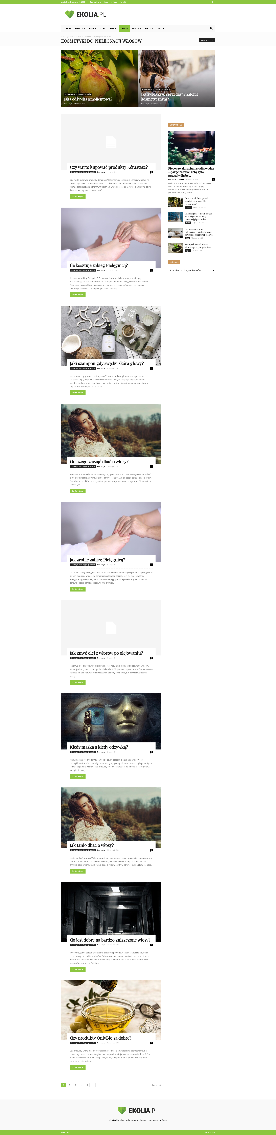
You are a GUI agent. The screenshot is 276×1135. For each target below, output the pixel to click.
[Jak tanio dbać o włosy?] (111, 817)
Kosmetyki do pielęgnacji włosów (78, 94)
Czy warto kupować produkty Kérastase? (109, 167)
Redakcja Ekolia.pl (176, 179)
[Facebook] (212, 2)
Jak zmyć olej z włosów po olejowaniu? (106, 653)
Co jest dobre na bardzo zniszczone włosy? (110, 940)
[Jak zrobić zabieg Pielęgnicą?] (111, 532)
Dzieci (103, 28)
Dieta (148, 28)
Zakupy (162, 28)
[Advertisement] (162, 14)
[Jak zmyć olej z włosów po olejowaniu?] (111, 627)
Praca (92, 28)
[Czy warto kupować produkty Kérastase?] (111, 142)
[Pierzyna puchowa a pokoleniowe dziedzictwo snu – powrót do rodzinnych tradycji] (175, 233)
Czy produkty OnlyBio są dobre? (100, 1038)
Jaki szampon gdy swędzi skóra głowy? (107, 363)
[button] (211, 28)
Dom (68, 28)
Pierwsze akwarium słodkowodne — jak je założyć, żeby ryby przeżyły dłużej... (191, 171)
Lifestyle (80, 28)
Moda (113, 28)
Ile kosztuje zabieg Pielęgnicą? (99, 265)
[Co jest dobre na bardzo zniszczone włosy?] (111, 912)
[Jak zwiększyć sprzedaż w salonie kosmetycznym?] (176, 80)
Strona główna (95, 2)
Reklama (114, 2)
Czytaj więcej (77, 196)
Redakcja (68, 104)
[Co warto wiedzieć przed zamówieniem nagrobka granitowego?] (175, 202)
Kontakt (123, 2)
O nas (105, 2)
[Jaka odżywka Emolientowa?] (99, 80)
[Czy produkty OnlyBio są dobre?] (111, 1010)
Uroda (124, 28)
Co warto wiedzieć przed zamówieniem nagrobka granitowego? (196, 201)
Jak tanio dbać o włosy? (92, 845)
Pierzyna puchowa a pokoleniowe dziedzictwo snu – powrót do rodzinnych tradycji (199, 232)
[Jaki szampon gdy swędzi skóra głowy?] (111, 336)
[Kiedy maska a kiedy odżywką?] (111, 721)
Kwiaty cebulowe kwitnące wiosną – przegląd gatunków (198, 246)
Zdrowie (136, 28)
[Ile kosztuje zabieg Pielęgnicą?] (111, 238)
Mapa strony (210, 1132)
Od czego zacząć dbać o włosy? (99, 461)
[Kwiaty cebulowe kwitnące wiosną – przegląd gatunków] (175, 248)
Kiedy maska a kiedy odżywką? (99, 747)
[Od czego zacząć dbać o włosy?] (111, 434)
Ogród (188, 251)
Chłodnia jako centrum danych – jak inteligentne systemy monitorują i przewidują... (199, 216)
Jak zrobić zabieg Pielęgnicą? (97, 559)
